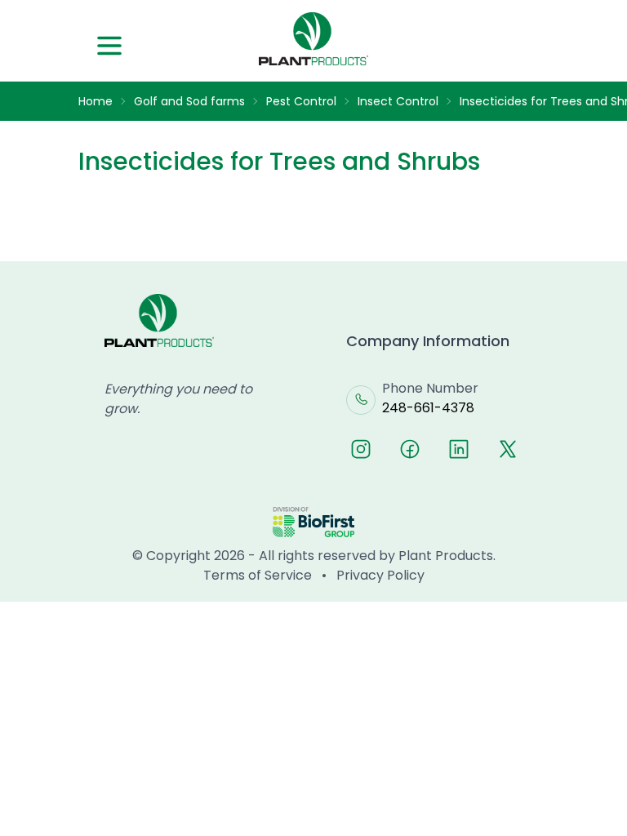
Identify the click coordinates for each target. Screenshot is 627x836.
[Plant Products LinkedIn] (458, 449)
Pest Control (301, 101)
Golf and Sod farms (189, 101)
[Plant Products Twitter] (507, 449)
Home (95, 101)
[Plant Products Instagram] (360, 449)
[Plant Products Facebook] (409, 449)
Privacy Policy (380, 575)
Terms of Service (257, 575)
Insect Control (398, 101)
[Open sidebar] (109, 45)
